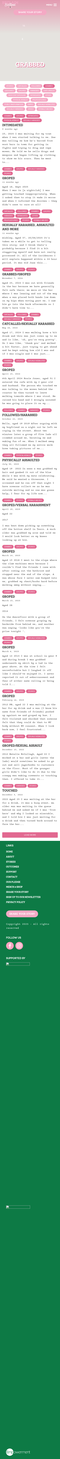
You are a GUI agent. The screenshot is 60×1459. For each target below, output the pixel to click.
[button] (29, 52)
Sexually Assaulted (46, 104)
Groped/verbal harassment (26, 505)
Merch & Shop (14, 887)
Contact (11, 876)
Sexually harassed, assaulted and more (28, 227)
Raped (30, 104)
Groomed (9, 90)
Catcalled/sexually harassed (28, 324)
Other (48, 95)
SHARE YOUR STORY (22, 913)
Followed (36, 86)
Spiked (31, 109)
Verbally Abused (45, 109)
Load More (30, 835)
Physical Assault (20, 100)
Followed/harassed (19, 415)
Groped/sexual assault (22, 745)
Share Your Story (30, 12)
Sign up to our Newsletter (23, 897)
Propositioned (39, 100)
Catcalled (22, 86)
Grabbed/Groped (16, 274)
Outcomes (12, 866)
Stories (9, 86)
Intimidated (35, 95)
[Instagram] (19, 946)
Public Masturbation (13, 104)
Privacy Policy (15, 902)
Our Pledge (13, 882)
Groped (22, 90)
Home (9, 851)
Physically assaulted (21, 460)
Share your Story (17, 892)
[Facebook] (10, 946)
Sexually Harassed (15, 109)
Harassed (34, 90)
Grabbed (49, 86)
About (10, 856)
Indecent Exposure (17, 95)
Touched (9, 790)
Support (11, 871)
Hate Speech (49, 90)
